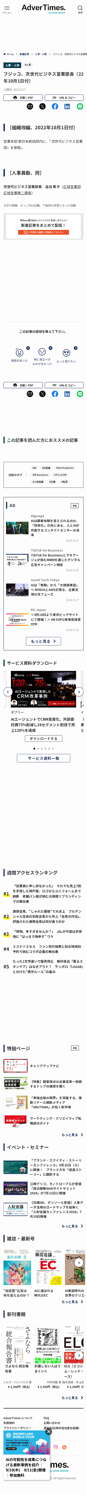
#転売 (64, 481)
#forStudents (65, 468)
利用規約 (9, 1423)
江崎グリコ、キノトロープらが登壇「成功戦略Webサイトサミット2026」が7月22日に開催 (55, 1188)
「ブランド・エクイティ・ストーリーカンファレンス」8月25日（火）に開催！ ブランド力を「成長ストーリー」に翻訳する (56, 1167)
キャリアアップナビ (44, 1065)
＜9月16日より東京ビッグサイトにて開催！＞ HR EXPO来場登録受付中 (56, 619)
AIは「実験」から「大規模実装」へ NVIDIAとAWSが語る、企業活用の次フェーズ (55, 590)
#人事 (28, 64)
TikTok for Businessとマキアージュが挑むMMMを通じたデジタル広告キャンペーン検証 (56, 560)
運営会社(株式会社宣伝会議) (61, 1428)
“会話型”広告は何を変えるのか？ (16, 1292)
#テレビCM (60, 474)
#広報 (52, 481)
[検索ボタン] (80, 9)
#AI (34, 468)
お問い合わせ (52, 1423)
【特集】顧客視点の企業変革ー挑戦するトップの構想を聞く (56, 1083)
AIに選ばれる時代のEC (44, 1292)
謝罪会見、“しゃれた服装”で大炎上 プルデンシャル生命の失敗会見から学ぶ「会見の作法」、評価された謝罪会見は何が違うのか (48, 916)
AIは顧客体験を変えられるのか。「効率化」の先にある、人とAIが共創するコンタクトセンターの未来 (55, 527)
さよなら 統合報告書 (17, 1368)
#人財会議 (37, 481)
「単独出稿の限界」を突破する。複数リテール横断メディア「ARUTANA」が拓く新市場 (56, 1102)
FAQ (46, 1418)
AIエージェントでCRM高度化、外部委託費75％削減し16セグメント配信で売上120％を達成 (43, 724)
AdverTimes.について (18, 1418)
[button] (29, 106)
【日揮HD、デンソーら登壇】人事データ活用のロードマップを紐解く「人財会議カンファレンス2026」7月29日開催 (56, 1209)
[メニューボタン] (7, 9)
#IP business (40, 474)
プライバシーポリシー (17, 1428)
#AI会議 (46, 468)
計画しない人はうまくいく (48, 1368)
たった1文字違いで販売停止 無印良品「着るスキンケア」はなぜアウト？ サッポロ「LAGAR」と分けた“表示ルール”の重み (48, 966)
